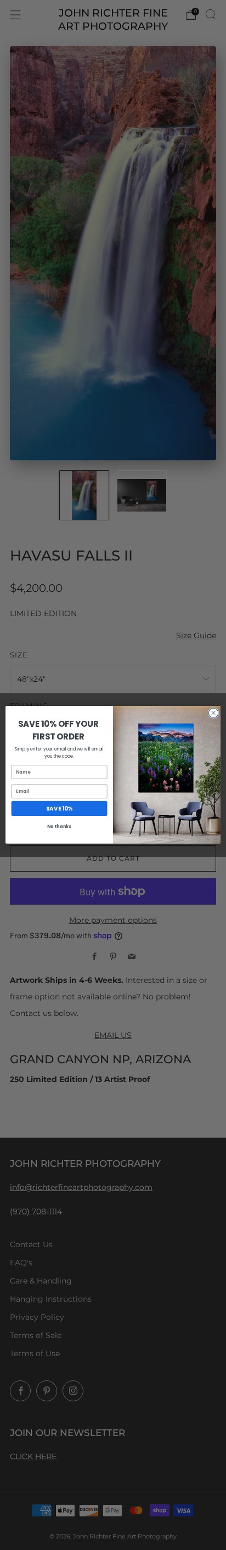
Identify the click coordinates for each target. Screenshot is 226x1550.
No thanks (59, 827)
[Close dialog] (213, 713)
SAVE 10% (59, 809)
